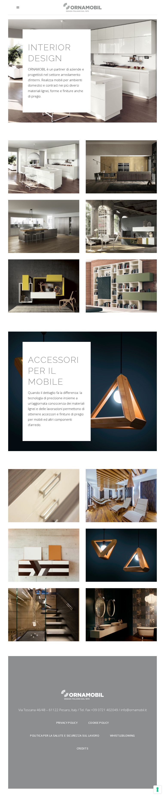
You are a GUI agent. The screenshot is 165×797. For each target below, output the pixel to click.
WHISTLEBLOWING (122, 735)
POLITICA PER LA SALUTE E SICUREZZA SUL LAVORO (64, 735)
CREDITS (82, 748)
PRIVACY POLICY (67, 723)
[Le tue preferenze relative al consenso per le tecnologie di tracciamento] (157, 789)
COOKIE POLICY (98, 723)
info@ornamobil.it (134, 710)
